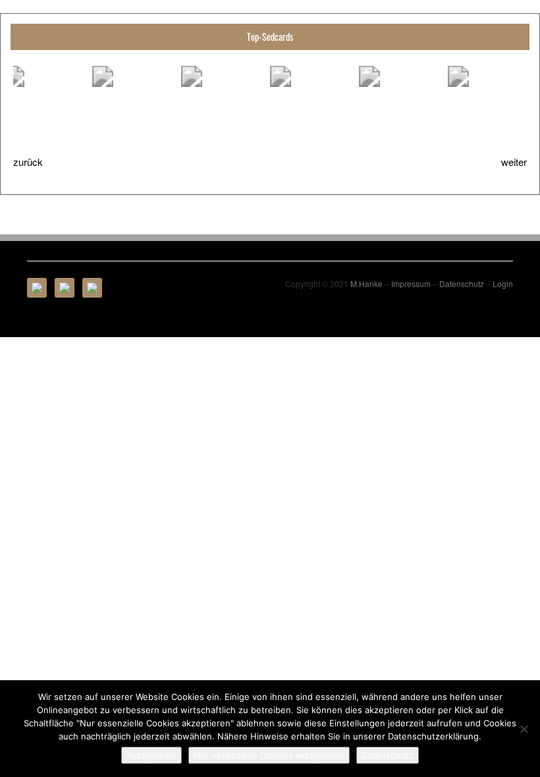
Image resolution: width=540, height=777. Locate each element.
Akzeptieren (151, 755)
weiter (514, 162)
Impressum (411, 283)
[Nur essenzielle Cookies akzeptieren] (523, 729)
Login (503, 283)
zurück (28, 162)
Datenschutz (461, 283)
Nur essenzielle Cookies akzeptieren (269, 755)
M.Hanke (366, 283)
